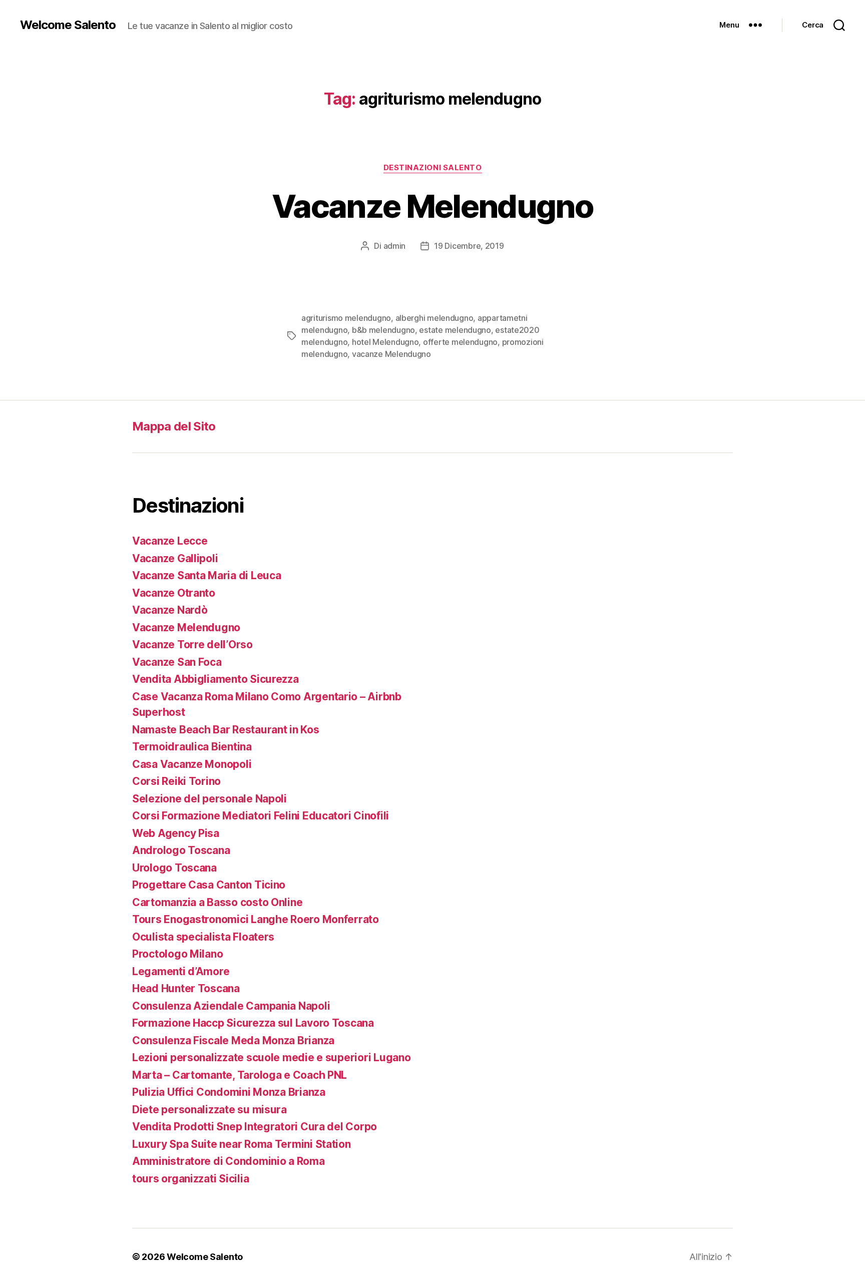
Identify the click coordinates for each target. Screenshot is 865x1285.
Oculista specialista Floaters (203, 937)
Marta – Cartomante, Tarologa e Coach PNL (239, 1075)
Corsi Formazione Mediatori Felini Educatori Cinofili (260, 815)
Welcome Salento (68, 25)
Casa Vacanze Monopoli (191, 764)
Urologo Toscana (174, 868)
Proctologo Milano (177, 954)
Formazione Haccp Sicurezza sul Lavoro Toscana (253, 1023)
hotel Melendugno (385, 342)
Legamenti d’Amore (180, 971)
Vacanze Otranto (173, 593)
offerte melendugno (460, 342)
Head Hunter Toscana (186, 988)
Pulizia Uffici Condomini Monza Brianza (228, 1092)
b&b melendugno (383, 330)
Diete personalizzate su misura (209, 1109)
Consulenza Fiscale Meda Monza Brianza (233, 1040)
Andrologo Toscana (181, 850)
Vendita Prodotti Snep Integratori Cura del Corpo (254, 1126)
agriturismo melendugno (346, 318)
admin (394, 246)
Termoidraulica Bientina (192, 746)
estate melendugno (455, 330)
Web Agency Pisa (175, 833)
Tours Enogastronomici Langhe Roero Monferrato (255, 919)
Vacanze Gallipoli (175, 558)
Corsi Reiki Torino (176, 781)
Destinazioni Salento (432, 167)
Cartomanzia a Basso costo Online (217, 902)
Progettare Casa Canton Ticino (208, 885)
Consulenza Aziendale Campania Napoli (231, 1006)
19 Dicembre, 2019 (469, 246)
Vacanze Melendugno (432, 206)
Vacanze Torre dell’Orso (192, 644)
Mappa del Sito (174, 426)
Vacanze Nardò (170, 610)
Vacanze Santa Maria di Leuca (206, 575)
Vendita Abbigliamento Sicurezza (215, 679)
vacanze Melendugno (391, 354)
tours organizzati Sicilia (190, 1178)
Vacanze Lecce (170, 541)
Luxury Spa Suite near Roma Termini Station (241, 1144)
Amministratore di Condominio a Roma (228, 1161)
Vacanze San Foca (177, 662)
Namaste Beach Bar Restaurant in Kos (225, 729)
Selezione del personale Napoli (209, 798)
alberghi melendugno (434, 318)
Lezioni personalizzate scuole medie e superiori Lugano (271, 1057)
